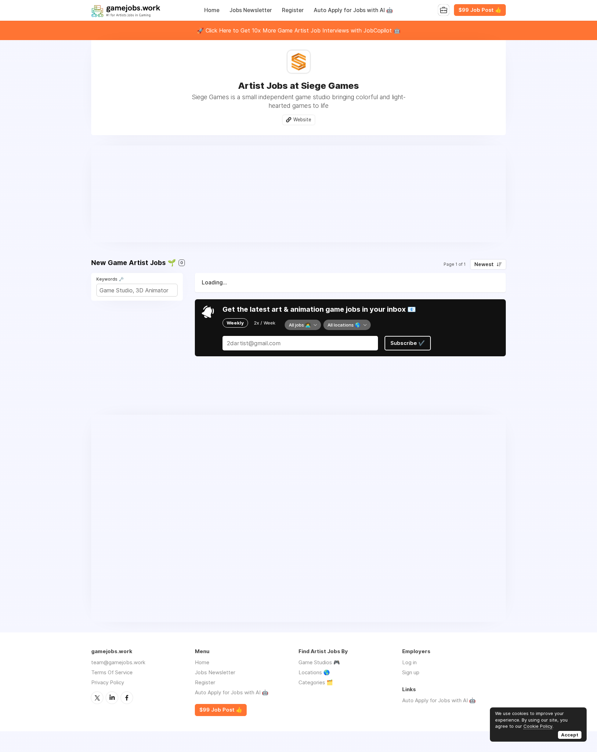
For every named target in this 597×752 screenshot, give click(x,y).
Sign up (410, 672)
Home (211, 10)
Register (293, 10)
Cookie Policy (537, 726)
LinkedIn (112, 698)
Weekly (235, 323)
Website (302, 119)
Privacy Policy (107, 682)
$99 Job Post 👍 (479, 10)
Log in (409, 662)
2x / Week (264, 323)
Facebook (127, 698)
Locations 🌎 (314, 672)
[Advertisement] (298, 193)
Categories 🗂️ (315, 682)
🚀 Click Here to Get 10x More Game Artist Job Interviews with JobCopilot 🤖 (298, 30)
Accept (569, 734)
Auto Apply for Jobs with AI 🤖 (353, 10)
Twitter (97, 698)
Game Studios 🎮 (319, 662)
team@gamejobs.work (118, 662)
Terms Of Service (112, 672)
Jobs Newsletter (250, 10)
